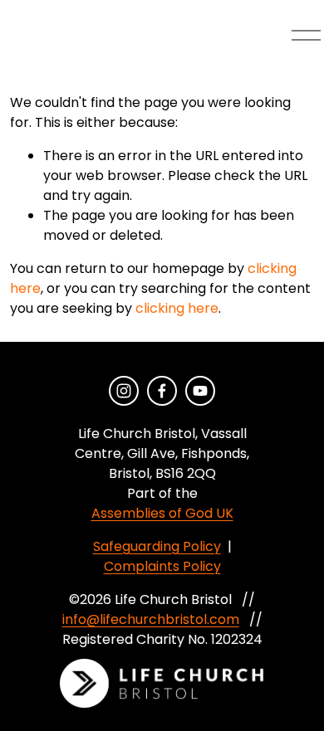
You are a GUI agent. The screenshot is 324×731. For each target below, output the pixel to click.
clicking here (176, 308)
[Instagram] (124, 391)
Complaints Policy (162, 566)
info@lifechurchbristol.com (150, 619)
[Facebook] (162, 391)
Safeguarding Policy (157, 546)
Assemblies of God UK (162, 513)
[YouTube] (200, 391)
